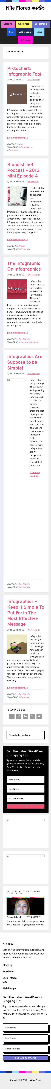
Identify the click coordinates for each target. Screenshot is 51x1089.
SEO (11, 31)
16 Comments (34, 79)
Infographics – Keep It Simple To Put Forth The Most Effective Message (25, 612)
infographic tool (26, 147)
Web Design (25, 31)
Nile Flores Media (25, 8)
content (22, 342)
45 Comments (34, 630)
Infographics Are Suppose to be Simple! (24, 362)
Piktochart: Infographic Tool (24, 71)
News (39, 31)
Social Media (41, 23)
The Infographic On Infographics (24, 266)
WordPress (23, 23)
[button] (25, 18)
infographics (12, 150)
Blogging (8, 23)
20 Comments (34, 373)
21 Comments (34, 274)
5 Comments (33, 181)
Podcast (26, 40)
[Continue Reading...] (17, 137)
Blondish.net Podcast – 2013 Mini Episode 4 (23, 170)
